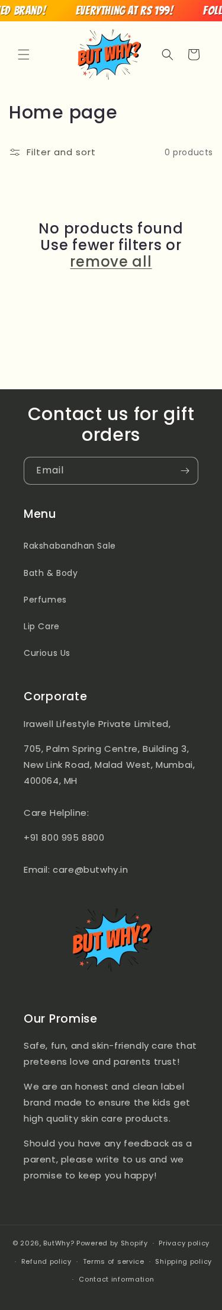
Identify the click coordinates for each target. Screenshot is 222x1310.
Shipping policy (183, 1261)
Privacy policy (184, 1243)
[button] (24, 54)
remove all (111, 262)
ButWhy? (58, 1243)
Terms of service (113, 1261)
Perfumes (45, 600)
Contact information (116, 1279)
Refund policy (46, 1261)
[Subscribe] (185, 471)
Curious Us (47, 653)
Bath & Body (51, 573)
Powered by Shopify (112, 1243)
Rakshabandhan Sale (70, 546)
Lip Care (42, 626)
